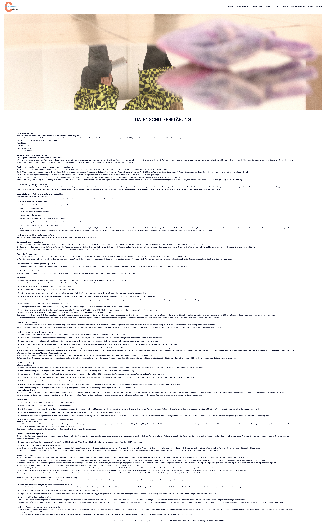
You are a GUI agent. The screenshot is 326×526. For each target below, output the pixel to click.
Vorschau (230, 6)
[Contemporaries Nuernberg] (11, 6)
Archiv (277, 6)
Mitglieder (269, 6)
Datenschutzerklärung (298, 6)
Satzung (285, 6)
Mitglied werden (257, 6)
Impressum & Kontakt (315, 6)
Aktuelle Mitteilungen (242, 6)
